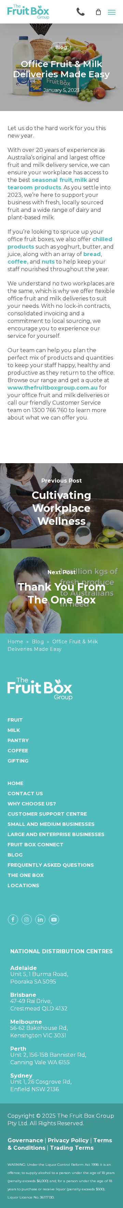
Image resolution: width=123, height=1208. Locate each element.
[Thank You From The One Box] (61, 590)
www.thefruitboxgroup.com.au (53, 388)
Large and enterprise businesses (56, 834)
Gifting (18, 761)
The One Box (26, 875)
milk (80, 180)
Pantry (18, 740)
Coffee (18, 751)
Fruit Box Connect (36, 845)
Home (16, 642)
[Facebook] (13, 919)
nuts (48, 261)
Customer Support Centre (47, 814)
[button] (111, 12)
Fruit (15, 720)
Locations (23, 885)
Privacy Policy (68, 1140)
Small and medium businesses (51, 824)
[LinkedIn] (40, 919)
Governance (25, 1140)
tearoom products (34, 187)
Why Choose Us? (32, 804)
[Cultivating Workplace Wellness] (61, 505)
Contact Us (25, 793)
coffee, (18, 261)
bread (92, 254)
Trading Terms (72, 1148)
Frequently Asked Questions (51, 865)
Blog (61, 47)
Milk (14, 730)
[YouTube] (54, 919)
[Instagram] (27, 919)
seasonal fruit (52, 180)
